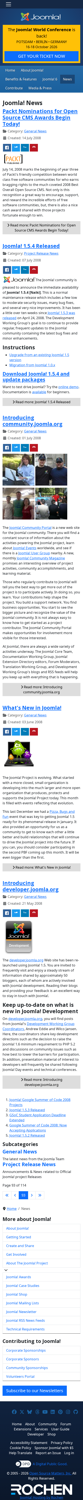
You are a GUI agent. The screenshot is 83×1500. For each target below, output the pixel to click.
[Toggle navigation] (8, 4)
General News (35, 131)
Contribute (14, 88)
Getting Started (18, 1237)
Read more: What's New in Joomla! (43, 867)
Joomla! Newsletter (21, 1311)
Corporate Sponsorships (26, 1350)
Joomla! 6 (50, 79)
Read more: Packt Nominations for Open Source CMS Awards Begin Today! (42, 228)
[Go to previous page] (15, 1195)
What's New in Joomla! (32, 707)
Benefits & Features (21, 79)
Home (10, 70)
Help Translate (20, 1453)
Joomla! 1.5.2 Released (27, 1135)
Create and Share (20, 1245)
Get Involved (16, 1254)
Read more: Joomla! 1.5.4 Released (42, 402)
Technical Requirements (25, 1329)
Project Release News (41, 253)
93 (23, 1195)
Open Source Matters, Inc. (50, 1473)
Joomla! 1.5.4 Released (31, 245)
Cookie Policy (20, 1447)
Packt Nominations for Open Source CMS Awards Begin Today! (40, 117)
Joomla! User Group (34, 553)
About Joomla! (32, 70)
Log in (69, 1453)
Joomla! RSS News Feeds (25, 1320)
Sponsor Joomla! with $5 (53, 1447)
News (67, 79)
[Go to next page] (32, 1195)
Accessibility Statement (28, 1442)
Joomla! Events (24, 548)
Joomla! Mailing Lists (22, 1303)
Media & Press (40, 88)
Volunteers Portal (20, 1376)
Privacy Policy (62, 1442)
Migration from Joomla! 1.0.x (32, 365)
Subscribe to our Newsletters (34, 1390)
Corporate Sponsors (22, 1359)
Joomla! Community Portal (30, 527)
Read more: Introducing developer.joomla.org (42, 1082)
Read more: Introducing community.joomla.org (42, 689)
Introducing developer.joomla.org (31, 886)
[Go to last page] (39, 1195)
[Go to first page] (7, 1195)
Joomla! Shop (16, 1294)
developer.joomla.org (26, 960)
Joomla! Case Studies (22, 1285)
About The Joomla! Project (27, 1263)
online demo (68, 387)
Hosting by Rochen (41, 1497)
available (39, 392)
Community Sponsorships (27, 1367)
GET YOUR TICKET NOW (41, 56)
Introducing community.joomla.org (32, 420)
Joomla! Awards (18, 1277)
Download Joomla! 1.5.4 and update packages (36, 376)
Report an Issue (48, 1453)
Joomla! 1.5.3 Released (27, 1110)
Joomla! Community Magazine (41, 558)
